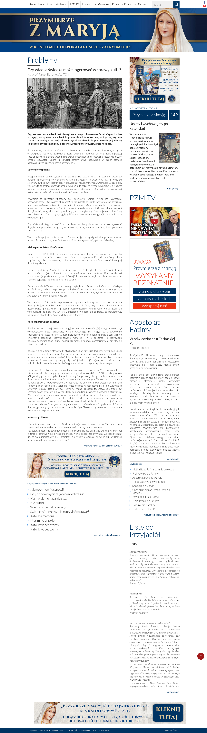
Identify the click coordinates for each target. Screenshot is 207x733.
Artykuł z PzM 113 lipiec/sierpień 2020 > (103, 445)
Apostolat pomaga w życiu (147, 477)
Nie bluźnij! (37, 503)
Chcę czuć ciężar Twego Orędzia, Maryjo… (151, 491)
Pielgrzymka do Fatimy (145, 473)
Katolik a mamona (42, 516)
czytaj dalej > (173, 188)
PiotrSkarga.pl (101, 4)
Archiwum (61, 4)
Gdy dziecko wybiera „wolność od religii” (57, 494)
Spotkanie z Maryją (143, 485)
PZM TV (74, 4)
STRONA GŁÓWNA (170, 730)
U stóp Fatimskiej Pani (145, 509)
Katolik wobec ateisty (44, 525)
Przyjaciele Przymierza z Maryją (129, 4)
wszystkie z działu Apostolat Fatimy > (162, 514)
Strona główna (36, 4)
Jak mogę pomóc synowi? (47, 489)
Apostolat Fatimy (145, 326)
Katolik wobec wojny (44, 529)
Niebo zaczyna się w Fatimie (148, 481)
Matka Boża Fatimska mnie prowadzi (153, 469)
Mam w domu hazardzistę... (48, 498)
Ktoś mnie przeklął (42, 520)
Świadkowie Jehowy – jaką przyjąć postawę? (59, 512)
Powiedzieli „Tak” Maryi (145, 496)
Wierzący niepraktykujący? (48, 507)
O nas (50, 4)
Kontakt (86, 4)
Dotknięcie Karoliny (143, 505)
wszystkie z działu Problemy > (108, 535)
